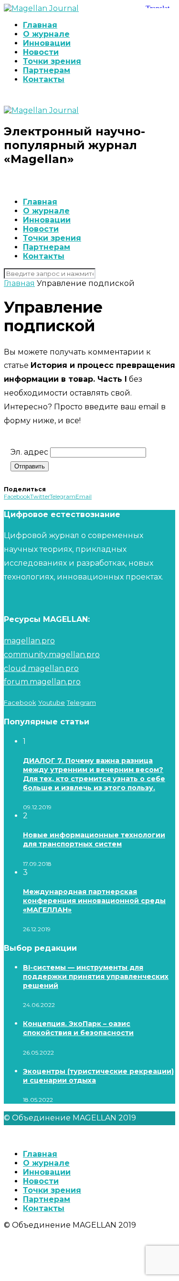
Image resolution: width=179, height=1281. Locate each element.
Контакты (43, 79)
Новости (41, 52)
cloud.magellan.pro (41, 668)
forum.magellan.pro (42, 681)
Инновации (47, 43)
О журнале (46, 34)
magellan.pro (29, 640)
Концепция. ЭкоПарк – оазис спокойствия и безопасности (78, 1028)
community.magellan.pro (52, 654)
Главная (40, 25)
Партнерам (46, 70)
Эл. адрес (29, 452)
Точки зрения (52, 61)
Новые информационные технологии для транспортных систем (94, 839)
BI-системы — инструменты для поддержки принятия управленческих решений (95, 976)
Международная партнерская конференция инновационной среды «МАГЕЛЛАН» (94, 900)
